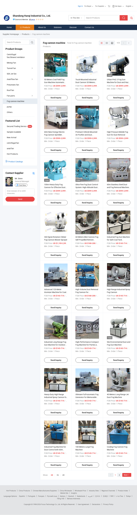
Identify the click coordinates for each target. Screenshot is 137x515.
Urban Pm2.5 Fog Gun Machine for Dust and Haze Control (118, 82)
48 (63, 475)
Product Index (123, 491)
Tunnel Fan (11, 68)
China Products (24, 491)
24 (52, 475)
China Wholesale (66, 491)
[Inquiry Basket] (109, 6)
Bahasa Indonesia (73, 498)
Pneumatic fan (13, 84)
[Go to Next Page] (128, 43)
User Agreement (83, 504)
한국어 (97, 496)
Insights (74, 493)
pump (9, 106)
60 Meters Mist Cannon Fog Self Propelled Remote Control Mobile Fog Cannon (86, 240)
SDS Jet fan (11, 73)
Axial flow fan (12, 79)
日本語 (105, 496)
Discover (73, 27)
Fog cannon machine (15, 101)
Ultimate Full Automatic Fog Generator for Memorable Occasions (86, 397)
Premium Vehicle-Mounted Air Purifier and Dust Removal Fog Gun (86, 135)
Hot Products (11, 491)
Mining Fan (11, 62)
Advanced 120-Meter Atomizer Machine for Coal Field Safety (55, 292)
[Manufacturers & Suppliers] (20, 5)
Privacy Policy (108, 504)
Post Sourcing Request (131, 18)
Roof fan (10, 90)
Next (126, 475)
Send (20, 199)
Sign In (80, 6)
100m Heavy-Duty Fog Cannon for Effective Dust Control (54, 187)
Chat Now (22, 185)
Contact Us (89, 27)
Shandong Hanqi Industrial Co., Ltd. (32, 15)
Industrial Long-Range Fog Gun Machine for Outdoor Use (55, 345)
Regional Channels (108, 491)
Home (9, 27)
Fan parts (11, 95)
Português (31, 496)
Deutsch (71, 496)
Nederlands (81, 496)
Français (41, 496)
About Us (42, 27)
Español (22, 496)
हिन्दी (112, 496)
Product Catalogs (15, 161)
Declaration (96, 504)
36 (58, 475)
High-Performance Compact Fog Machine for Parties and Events (87, 345)
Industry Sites (94, 491)
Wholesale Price (80, 491)
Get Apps (118, 6)
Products (26, 27)
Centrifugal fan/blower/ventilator (16, 55)
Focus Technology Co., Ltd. (51, 504)
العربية (90, 496)
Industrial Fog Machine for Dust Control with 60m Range (55, 450)
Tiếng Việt (60, 498)
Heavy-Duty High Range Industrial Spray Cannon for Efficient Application (55, 397)
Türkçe (128, 496)
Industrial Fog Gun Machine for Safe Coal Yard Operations (118, 240)
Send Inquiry (56, 98)
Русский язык (52, 496)
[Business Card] (34, 173)
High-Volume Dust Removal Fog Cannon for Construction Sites (86, 292)
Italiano (62, 496)
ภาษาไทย (119, 496)
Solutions (58, 27)
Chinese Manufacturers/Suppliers (45, 491)
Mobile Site (64, 493)
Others (9, 112)
